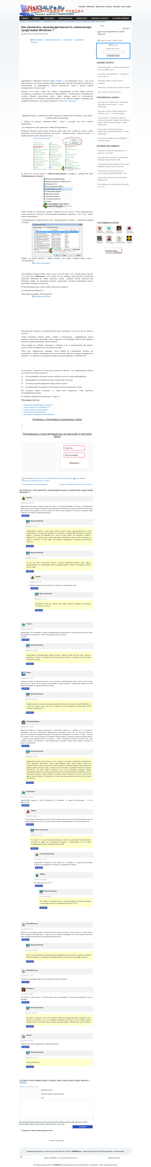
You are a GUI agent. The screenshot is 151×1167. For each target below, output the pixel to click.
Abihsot (23, 1082)
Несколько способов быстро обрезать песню (114, 87)
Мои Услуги (100, 7)
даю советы (49, 18)
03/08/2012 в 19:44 (27, 797)
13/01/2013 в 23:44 (40, 879)
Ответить (25, 515)
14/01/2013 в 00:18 (45, 896)
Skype (84, 214)
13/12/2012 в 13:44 (27, 929)
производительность (37, 481)
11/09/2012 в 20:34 (31, 816)
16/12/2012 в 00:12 (31, 1013)
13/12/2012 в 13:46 (27, 976)
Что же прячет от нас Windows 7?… (37, 407)
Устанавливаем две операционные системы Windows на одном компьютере (113, 165)
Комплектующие (65, 18)
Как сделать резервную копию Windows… (40, 414)
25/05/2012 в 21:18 (27, 629)
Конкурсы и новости (99, 18)
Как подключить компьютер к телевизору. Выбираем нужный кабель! (113, 103)
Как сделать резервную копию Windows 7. (113, 138)
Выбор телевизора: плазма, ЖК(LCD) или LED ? (76, 484)
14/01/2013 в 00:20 (31, 950)
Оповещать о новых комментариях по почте (37, 1130)
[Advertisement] (57, 109)
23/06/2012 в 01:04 (27, 678)
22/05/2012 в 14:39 (27, 503)
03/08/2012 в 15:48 (31, 756)
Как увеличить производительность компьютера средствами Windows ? (82, 22)
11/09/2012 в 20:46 (36, 835)
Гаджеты (36, 18)
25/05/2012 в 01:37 (36, 582)
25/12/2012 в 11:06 (31, 1057)
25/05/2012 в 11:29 (40, 599)
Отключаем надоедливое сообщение (38, 405)
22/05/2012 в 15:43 (31, 558)
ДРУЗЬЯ (109, 7)
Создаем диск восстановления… (36, 410)
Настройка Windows (121, 18)
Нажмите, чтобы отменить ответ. (28, 1087)
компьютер (25, 481)
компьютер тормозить (67, 101)
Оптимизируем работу (49, 22)
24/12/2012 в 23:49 (27, 1040)
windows (83, 478)
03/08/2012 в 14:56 (27, 727)
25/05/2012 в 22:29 (31, 650)
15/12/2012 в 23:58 (27, 994)
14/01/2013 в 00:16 (31, 699)
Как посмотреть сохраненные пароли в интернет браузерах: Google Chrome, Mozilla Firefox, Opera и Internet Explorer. (113, 120)
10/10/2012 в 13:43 (40, 859)
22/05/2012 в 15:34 (31, 526)
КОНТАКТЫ (90, 7)
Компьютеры (81, 18)
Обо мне (116, 7)
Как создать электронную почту (109, 92)
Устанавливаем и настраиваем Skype (35, 484)
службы (47, 481)
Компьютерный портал (110, 1165)
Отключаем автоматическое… (35, 412)
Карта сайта (126, 7)
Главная (82, 7)
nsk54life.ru (59, 81)
